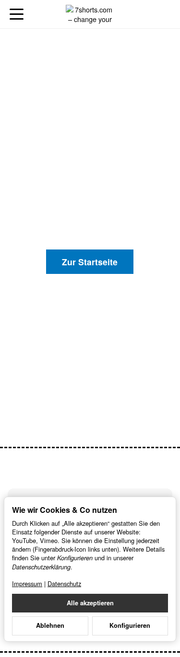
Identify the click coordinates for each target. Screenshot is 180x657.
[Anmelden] (146, 14)
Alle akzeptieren (90, 603)
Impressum (27, 583)
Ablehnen (50, 625)
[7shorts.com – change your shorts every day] (90, 14)
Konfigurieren (129, 625)
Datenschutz (64, 583)
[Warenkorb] (163, 14)
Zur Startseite (90, 262)
